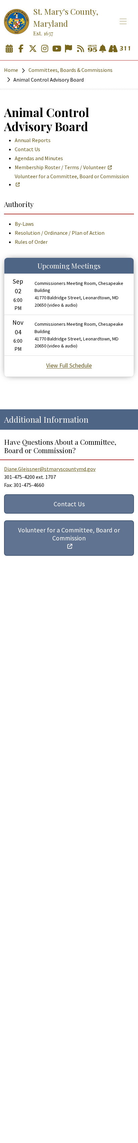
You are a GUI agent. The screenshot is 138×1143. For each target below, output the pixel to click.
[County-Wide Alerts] (102, 49)
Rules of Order (31, 241)
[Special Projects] (113, 49)
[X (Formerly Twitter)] (33, 49)
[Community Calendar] (9, 49)
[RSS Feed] (80, 49)
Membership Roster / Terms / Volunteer (60, 167)
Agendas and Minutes (39, 158)
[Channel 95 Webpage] (92, 49)
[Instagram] (45, 49)
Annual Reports (33, 140)
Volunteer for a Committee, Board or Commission (72, 176)
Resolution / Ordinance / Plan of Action (60, 232)
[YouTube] (57, 49)
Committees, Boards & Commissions (70, 70)
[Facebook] (21, 49)
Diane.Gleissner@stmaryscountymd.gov (49, 468)
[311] (125, 49)
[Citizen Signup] (69, 49)
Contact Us (27, 149)
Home (11, 70)
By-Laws (24, 223)
